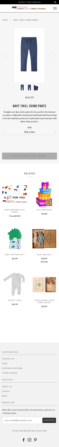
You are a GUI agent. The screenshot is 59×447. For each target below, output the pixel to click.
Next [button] (51, 55)
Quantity (29, 141)
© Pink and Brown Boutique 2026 (29, 431)
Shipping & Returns (12, 368)
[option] (29, 55)
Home (5, 20)
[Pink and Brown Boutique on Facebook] (24, 441)
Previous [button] (7, 55)
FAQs (4, 364)
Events (5, 391)
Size (29, 128)
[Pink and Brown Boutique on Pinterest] (35, 441)
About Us (7, 387)
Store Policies (9, 373)
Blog (4, 396)
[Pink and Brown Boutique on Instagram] (30, 441)
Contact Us (8, 359)
